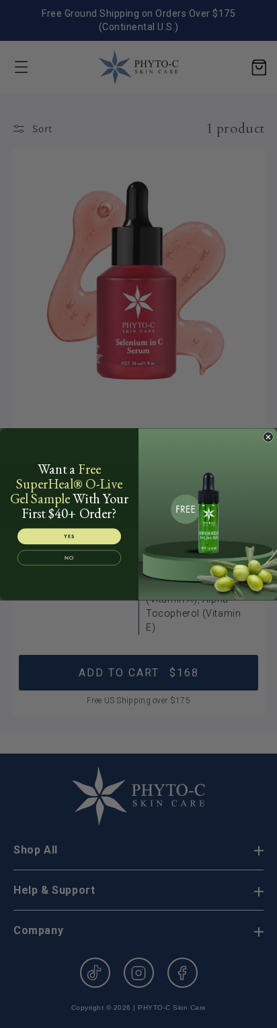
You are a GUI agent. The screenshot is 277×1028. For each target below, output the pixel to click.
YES (69, 536)
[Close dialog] (268, 436)
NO (69, 557)
